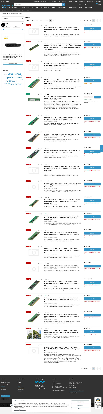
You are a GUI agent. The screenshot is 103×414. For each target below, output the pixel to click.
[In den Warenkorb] (97, 97)
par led (5, 74)
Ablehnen (80, 408)
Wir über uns (98, 1)
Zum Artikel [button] (92, 28)
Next (22, 45)
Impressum (16, 410)
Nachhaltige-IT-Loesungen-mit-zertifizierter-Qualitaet (75, 383)
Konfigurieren (80, 405)
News (2, 387)
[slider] (3, 29)
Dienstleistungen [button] (52, 1)
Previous (4, 45)
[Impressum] (79, 4)
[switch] (98, 407)
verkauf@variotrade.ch (59, 390)
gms (8, 84)
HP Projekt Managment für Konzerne (76, 390)
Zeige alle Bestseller (13, 63)
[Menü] (100, 398)
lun (21, 77)
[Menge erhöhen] (92, 97)
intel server (15, 83)
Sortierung (34, 20)
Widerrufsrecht (21, 387)
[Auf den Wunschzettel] (41, 25)
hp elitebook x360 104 (13, 79)
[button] (84, 4)
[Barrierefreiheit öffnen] (3, 25)
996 (21, 75)
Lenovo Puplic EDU (73, 387)
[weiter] (99, 20)
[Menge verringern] (85, 97)
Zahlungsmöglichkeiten (5, 382)
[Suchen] (63, 4)
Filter (28, 20)
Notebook (7, 83)
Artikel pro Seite (43, 20)
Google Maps (3, 389)
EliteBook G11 (14, 73)
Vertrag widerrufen (6, 395)
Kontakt (19, 382)
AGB (19, 385)
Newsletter (3, 385)
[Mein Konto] (90, 4)
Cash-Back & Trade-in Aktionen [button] (40, 1)
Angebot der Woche (73, 1)
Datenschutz (23, 410)
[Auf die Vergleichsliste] (39, 25)
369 (21, 79)
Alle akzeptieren (80, 401)
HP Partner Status (73, 389)
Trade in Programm (73, 392)
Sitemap (19, 391)
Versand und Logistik (5, 384)
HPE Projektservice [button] (63, 1)
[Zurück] (90, 20)
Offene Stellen (82, 1)
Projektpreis (71, 385)
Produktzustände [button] (90, 1)
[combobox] (38, 4)
